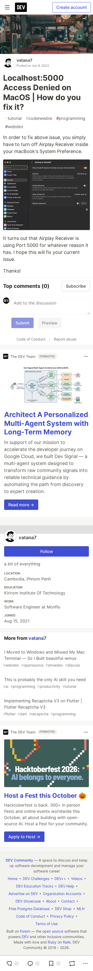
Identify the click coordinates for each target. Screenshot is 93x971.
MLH (80, 908)
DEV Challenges (36, 878)
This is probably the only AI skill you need (44, 683)
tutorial (13, 118)
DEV (25, 936)
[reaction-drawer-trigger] (12, 963)
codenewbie (39, 118)
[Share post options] (85, 963)
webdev (14, 126)
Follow (46, 551)
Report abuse (65, 339)
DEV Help (66, 886)
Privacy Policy (62, 916)
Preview (49, 322)
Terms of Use (46, 923)
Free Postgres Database (29, 908)
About (51, 901)
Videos (76, 878)
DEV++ (60, 878)
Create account (71, 7)
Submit (22, 322)
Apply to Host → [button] (24, 836)
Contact (68, 901)
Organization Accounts (62, 893)
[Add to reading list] (54, 963)
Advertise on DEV (23, 893)
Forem (25, 931)
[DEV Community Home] (20, 7)
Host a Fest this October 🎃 (45, 795)
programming (70, 118)
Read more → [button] (21, 504)
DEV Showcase (28, 901)
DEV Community (19, 860)
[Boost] (72, 963)
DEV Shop (63, 908)
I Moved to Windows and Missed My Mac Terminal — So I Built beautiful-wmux (44, 658)
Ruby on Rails (59, 942)
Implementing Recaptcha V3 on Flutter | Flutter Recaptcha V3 (42, 707)
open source (52, 931)
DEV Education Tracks (34, 886)
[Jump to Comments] (33, 963)
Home (13, 878)
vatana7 (25, 60)
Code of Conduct (31, 339)
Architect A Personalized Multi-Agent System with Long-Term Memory (46, 423)
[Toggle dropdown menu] (86, 356)
